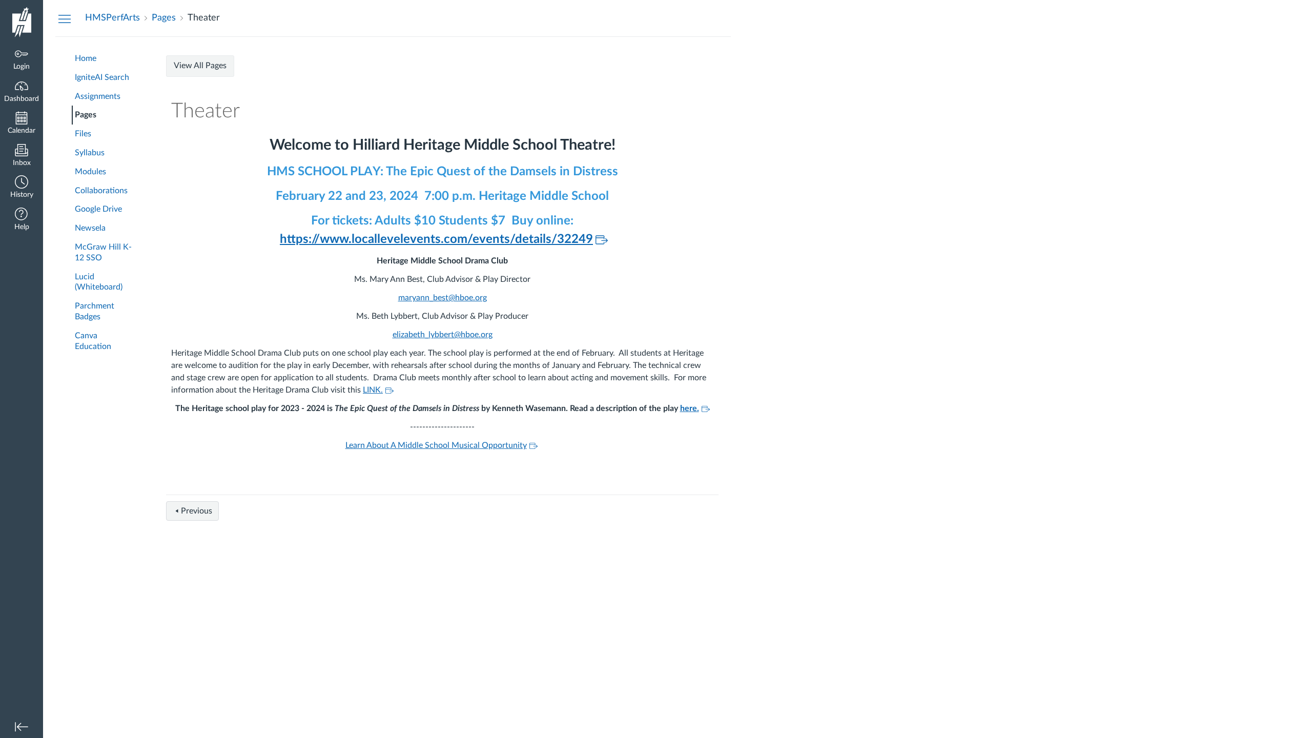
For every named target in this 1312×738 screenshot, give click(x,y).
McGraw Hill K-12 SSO (103, 252)
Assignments (97, 96)
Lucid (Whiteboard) (98, 282)
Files (83, 134)
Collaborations (101, 191)
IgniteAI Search (102, 77)
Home (85, 58)
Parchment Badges (94, 311)
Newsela (90, 228)
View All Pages (200, 65)
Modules (90, 172)
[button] (21, 188)
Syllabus (90, 153)
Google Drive (98, 209)
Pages (85, 115)
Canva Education (93, 341)
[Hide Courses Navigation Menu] (64, 18)
